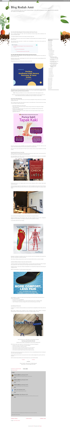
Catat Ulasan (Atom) (17, 420)
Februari (51, 75)
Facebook (33, 359)
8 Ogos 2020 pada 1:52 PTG (23, 394)
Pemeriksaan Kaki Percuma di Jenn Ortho (23, 51)
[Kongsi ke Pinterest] (27, 368)
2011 (50, 87)
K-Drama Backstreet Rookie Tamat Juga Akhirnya (54, 63)
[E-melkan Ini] (23, 368)
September (51, 54)
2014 (50, 84)
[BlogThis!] (24, 368)
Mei (50, 71)
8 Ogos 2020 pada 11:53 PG (21, 389)
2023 (50, 45)
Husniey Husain (16, 394)
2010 (50, 88)
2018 (50, 79)
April (51, 72)
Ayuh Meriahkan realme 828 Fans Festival (54, 59)
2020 (50, 49)
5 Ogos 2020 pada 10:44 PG (24, 379)
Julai (51, 68)
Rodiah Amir (16, 379)
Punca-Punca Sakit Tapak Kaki (19, 49)
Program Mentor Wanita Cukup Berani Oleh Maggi (54, 57)
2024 (50, 44)
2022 (50, 46)
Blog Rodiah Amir (22, 7)
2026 (50, 41)
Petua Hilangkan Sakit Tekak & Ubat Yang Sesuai (54, 61)
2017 (50, 80)
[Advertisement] (35, 21)
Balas (15, 377)
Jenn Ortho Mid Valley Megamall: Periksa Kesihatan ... (53, 66)
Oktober (51, 53)
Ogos (51, 55)
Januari (51, 76)
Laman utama (29, 418)
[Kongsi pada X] (25, 368)
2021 (50, 48)
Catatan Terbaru (14, 418)
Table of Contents (14, 44)
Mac (50, 73)
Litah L (15, 389)
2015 (50, 83)
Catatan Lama (43, 418)
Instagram (23, 359)
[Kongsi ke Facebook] (26, 368)
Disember (51, 50)
